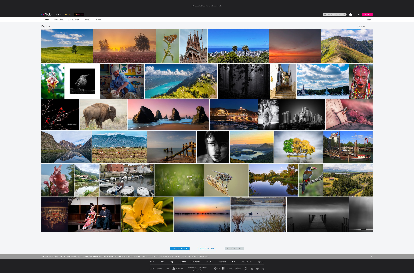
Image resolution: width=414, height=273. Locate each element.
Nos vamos (97, 160)
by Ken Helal (84, 128)
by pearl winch (125, 230)
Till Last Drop (354, 95)
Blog (171, 262)
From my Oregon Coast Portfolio (140, 127)
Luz (199, 160)
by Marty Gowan (46, 97)
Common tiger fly (211, 193)
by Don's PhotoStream (106, 97)
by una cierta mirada (203, 161)
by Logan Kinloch (328, 195)
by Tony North (208, 195)
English (260, 262)
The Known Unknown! (182, 228)
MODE (67, 14)
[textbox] (337, 14)
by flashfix (158, 195)
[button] (84, 61)
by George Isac (301, 97)
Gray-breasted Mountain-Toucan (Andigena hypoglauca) (305, 193)
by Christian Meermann (72, 97)
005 (276, 160)
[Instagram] (262, 269)
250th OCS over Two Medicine (335, 193)
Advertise (182, 262)
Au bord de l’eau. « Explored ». (81, 193)
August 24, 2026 (161, 193)
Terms (167, 269)
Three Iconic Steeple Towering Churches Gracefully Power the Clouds (317, 95)
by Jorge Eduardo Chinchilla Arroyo (305, 195)
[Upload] (351, 14)
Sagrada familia (185, 60)
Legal (152, 269)
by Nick (233, 161)
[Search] (325, 14)
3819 (282, 127)
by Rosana (329, 128)
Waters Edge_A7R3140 (258, 193)
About (152, 262)
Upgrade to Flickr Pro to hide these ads (207, 6)
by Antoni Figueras (215, 128)
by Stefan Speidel (222, 97)
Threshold (290, 228)
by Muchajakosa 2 (279, 161)
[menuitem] (79, 14)
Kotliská (325, 60)
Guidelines (222, 262)
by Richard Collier (328, 161)
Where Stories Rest (333, 127)
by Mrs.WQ (211, 61)
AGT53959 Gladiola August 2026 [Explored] (52, 193)
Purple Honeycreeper (73, 95)
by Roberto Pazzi (354, 97)
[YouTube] (257, 269)
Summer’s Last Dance (49, 228)
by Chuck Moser (254, 195)
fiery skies (273, 60)
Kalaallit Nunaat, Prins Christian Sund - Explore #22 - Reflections (60, 160)
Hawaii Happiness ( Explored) (218, 60)
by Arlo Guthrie (46, 195)
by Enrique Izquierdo (285, 128)
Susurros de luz (355, 228)
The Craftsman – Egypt (109, 95)
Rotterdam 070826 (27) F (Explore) (336, 160)
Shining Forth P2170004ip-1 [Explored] (54, 127)
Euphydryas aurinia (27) (162, 60)
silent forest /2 (223, 95)
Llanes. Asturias (105, 193)
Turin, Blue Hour (216, 127)
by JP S (77, 195)
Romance (72, 228)
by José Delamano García (162, 61)
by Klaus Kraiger (263, 128)
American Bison (86, 127)
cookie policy (203, 256)
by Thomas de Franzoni (293, 230)
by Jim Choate (45, 61)
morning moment (154, 160)
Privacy (159, 269)
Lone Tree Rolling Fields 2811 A (53, 60)
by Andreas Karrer (150, 97)
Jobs (162, 262)
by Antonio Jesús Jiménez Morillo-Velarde (355, 230)
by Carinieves (274, 97)
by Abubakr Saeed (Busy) (181, 230)
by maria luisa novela (105, 195)
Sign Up (367, 14)
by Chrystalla (273, 61)
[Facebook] (252, 269)
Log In (357, 14)
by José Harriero (97, 161)
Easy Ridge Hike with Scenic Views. (158, 95)
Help (234, 262)
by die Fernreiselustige (48, 161)
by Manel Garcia (184, 61)
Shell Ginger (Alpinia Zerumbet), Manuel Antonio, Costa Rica (47, 95)
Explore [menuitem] (58, 14)
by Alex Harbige (152, 161)
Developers (196, 262)
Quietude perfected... (238, 160)
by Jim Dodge (131, 128)
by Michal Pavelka (326, 61)
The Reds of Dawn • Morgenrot (105, 60)
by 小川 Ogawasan (74, 230)
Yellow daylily (126, 228)
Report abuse (246, 262)
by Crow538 (45, 230)
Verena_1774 (263, 127)
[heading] (46, 14)
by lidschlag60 (98, 61)
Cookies (209, 262)
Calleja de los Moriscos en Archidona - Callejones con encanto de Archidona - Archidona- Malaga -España (277, 95)
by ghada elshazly (236, 230)
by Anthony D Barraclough (49, 128)
